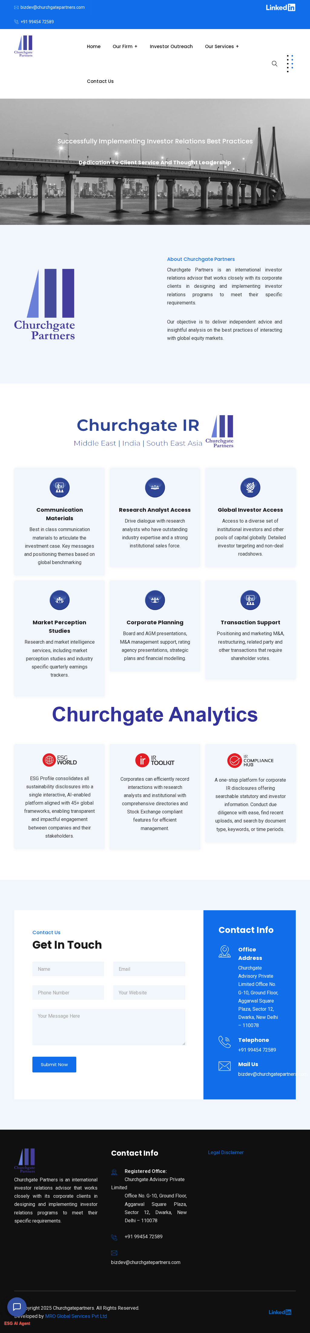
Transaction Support (250, 622)
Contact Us (100, 81)
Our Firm (123, 46)
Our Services (219, 46)
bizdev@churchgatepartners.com (53, 7)
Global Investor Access (250, 510)
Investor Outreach (171, 46)
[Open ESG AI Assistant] (17, 1304)
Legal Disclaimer (226, 1152)
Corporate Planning (155, 622)
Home (94, 46)
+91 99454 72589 (37, 21)
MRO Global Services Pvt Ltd (76, 1316)
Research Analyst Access (155, 510)
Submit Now (54, 1064)
